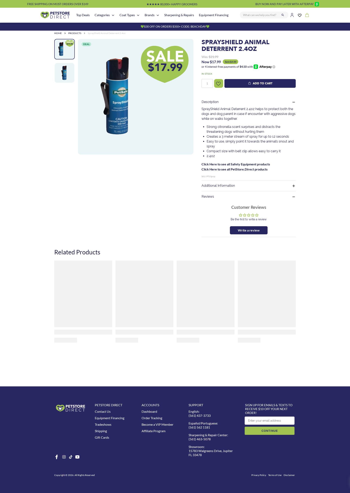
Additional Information (218, 186)
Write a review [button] (249, 230)
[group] (135, 96)
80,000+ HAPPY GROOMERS (171, 4)
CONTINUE (269, 430)
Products (74, 33)
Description (210, 102)
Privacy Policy (258, 475)
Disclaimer (289, 475)
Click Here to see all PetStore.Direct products (235, 169)
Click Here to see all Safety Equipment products (236, 164)
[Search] (282, 15)
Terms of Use (275, 475)
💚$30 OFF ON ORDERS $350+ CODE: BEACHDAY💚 (175, 26)
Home (58, 33)
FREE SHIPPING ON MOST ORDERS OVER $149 (57, 4)
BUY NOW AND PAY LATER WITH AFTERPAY (284, 4)
